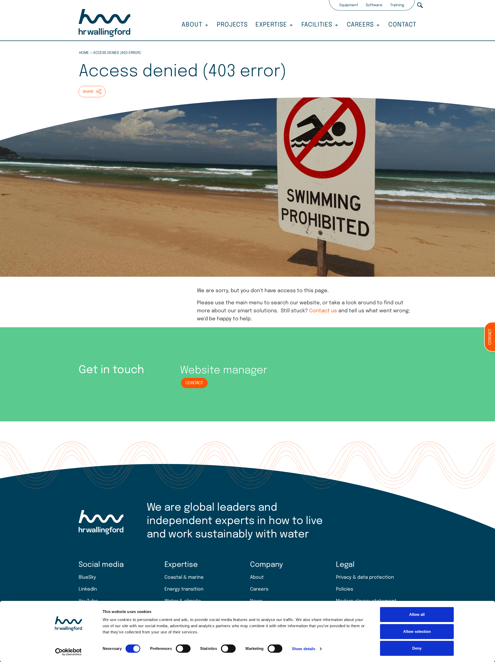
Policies (344, 589)
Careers (360, 25)
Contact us (323, 311)
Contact (402, 25)
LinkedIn (88, 589)
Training (397, 5)
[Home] (104, 23)
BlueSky (87, 577)
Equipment (349, 5)
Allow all (417, 614)
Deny (417, 648)
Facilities (316, 25)
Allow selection (417, 631)
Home (84, 53)
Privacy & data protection (365, 577)
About (192, 25)
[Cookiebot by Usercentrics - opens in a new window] (68, 652)
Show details (303, 649)
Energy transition (183, 589)
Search (420, 5)
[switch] (183, 648)
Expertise (271, 25)
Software (374, 5)
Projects (232, 25)
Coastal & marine (184, 577)
